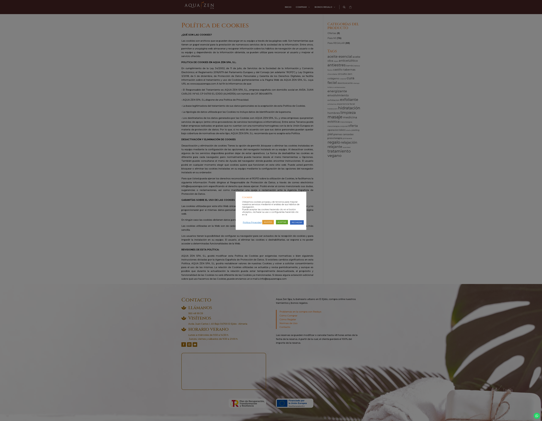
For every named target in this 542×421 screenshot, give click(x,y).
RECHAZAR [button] (297, 222)
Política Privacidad (252, 222)
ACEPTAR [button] (282, 222)
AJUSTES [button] (268, 222)
